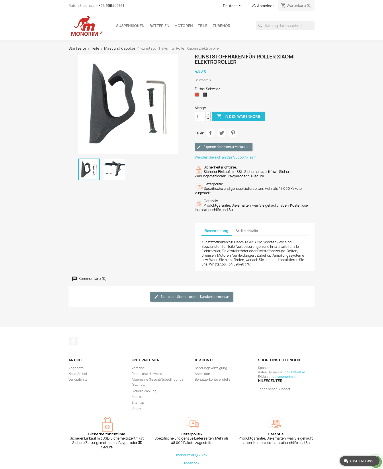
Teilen (210, 132)
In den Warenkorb (238, 116)
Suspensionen (130, 25)
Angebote (76, 368)
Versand (138, 368)
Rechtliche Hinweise (147, 374)
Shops (136, 408)
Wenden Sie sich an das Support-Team (225, 157)
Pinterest (233, 132)
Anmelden (202, 374)
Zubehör (221, 25)
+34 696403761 (111, 5)
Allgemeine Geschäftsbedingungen (159, 379)
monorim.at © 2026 (191, 455)
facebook (191, 463)
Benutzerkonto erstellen (214, 379)
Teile (202, 25)
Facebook (73, 341)
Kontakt (138, 397)
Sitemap (138, 402)
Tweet (221, 132)
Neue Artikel (77, 374)
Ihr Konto (205, 360)
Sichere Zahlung (144, 391)
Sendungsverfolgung (211, 368)
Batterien (159, 25)
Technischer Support (274, 389)
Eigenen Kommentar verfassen (226, 147)
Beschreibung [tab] (216, 231)
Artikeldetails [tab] (247, 231)
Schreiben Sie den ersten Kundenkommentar (194, 297)
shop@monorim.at (283, 376)
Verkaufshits (78, 379)
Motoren (183, 25)
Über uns (139, 385)
